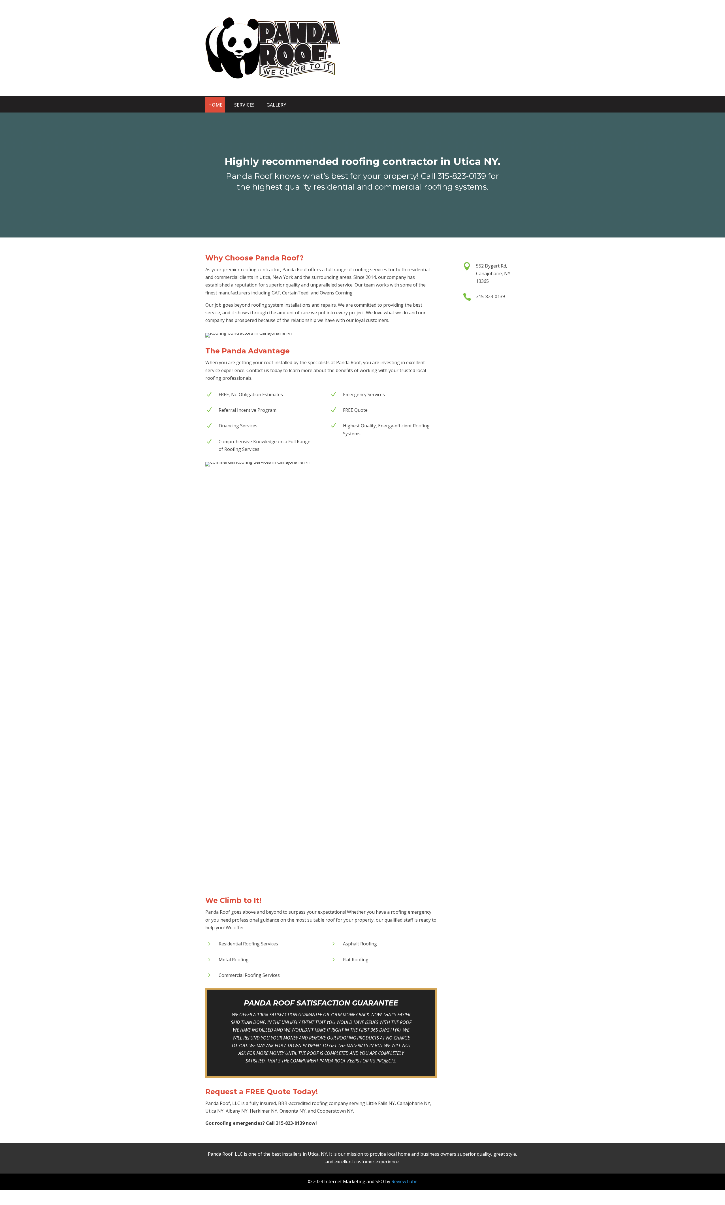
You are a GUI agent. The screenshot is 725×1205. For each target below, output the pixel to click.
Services (244, 105)
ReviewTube (404, 1181)
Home (215, 105)
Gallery (276, 105)
